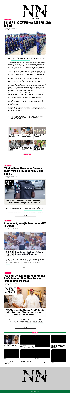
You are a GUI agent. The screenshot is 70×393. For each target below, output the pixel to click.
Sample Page (42, 387)
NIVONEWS (27, 387)
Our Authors (37, 387)
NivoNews (7, 29)
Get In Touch (32, 387)
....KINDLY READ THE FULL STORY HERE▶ (20, 60)
